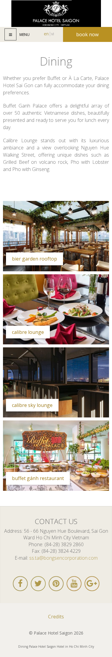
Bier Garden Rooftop (34, 258)
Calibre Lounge (28, 332)
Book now (87, 34)
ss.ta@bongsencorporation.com (63, 558)
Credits (56, 616)
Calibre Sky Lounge (32, 405)
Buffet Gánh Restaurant (38, 478)
